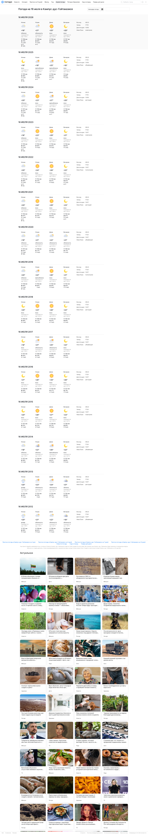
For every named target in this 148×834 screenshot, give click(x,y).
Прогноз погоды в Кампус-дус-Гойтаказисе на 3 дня (19, 542)
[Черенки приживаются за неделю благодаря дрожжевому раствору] (115, 707)
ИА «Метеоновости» (141, 832)
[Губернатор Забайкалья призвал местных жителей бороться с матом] (33, 734)
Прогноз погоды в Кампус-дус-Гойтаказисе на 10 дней (128, 542)
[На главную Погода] (8, 2)
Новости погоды (62, 544)
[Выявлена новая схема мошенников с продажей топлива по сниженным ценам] (88, 652)
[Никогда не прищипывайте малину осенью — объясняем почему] (60, 598)
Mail (3, 832)
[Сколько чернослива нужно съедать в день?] (33, 680)
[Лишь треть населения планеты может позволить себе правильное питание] (60, 762)
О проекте (82, 832)
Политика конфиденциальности (95, 832)
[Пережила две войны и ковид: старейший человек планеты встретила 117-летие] (88, 680)
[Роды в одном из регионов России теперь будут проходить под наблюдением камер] (88, 598)
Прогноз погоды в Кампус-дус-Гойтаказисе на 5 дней (55, 542)
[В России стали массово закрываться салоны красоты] (60, 625)
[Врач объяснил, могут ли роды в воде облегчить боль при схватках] (60, 680)
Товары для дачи (86, 544)
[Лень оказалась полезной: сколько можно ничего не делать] (88, 707)
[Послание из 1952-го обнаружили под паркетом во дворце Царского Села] (88, 570)
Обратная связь (124, 832)
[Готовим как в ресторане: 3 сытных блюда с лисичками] (88, 789)
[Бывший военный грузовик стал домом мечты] (115, 652)
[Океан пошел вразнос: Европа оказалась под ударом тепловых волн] (88, 625)
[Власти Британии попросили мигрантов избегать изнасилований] (33, 652)
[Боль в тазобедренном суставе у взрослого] (115, 680)
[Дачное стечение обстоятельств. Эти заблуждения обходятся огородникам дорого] (115, 816)
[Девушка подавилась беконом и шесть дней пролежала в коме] (60, 707)
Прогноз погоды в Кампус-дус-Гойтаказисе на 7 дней (91, 542)
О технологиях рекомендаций (111, 832)
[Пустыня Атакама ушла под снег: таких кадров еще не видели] (33, 707)
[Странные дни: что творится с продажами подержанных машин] (115, 734)
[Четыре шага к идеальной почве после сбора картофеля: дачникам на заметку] (33, 816)
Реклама (15, 832)
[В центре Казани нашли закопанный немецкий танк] (115, 570)
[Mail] (2, 2)
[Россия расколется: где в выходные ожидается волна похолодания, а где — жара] (115, 625)
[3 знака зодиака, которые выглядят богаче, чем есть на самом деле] (88, 734)
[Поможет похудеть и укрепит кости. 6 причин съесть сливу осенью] (33, 598)
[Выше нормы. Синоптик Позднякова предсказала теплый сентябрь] (115, 598)
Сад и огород (74, 544)
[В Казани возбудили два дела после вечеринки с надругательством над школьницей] (60, 570)
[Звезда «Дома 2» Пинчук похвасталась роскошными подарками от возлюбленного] (88, 816)
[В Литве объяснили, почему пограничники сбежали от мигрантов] (33, 570)
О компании (8, 832)
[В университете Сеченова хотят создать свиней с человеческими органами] (33, 789)
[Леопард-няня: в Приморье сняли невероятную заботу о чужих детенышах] (33, 625)
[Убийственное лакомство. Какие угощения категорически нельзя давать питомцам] (88, 762)
